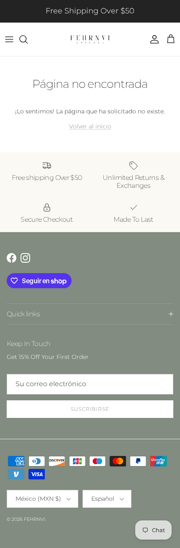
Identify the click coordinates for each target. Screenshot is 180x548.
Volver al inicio (90, 126)
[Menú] (9, 39)
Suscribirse (90, 409)
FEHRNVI (34, 519)
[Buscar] (27, 39)
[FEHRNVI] (90, 39)
